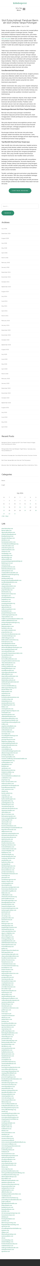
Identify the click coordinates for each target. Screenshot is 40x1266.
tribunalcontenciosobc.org (9, 835)
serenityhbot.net (6, 1059)
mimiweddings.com (7, 1242)
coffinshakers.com (6, 895)
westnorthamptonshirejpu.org (10, 622)
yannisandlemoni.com (8, 703)
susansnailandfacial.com (8, 1063)
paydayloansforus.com (8, 567)
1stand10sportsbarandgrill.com (10, 722)
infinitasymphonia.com (8, 866)
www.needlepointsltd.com (9, 1104)
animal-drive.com (6, 1019)
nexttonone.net (5, 1058)
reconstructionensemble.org (9, 965)
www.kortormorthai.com (8, 1084)
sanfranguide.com (6, 820)
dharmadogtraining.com (8, 1234)
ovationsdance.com (7, 762)
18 (20, 507)
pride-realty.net (6, 1201)
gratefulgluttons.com (7, 803)
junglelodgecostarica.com (9, 927)
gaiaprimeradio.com (7, 918)
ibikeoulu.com (5, 893)
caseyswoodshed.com (7, 1002)
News (3, 480)
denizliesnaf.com (6, 1006)
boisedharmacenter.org (8, 787)
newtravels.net (5, 565)
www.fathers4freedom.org (9, 1069)
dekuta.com (4, 1130)
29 (4, 513)
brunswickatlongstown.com (9, 908)
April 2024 (4, 311)
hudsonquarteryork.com (8, 1165)
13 (30, 504)
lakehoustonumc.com (7, 1054)
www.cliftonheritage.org (8, 1109)
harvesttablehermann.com (9, 649)
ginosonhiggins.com (7, 937)
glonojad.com (5, 877)
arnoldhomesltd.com (7, 670)
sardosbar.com (5, 693)
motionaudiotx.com (7, 1236)
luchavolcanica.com (7, 969)
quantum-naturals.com (8, 1182)
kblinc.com (4, 707)
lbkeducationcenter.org (8, 770)
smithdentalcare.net (7, 1245)
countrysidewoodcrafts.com (9, 572)
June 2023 (4, 359)
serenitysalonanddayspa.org (9, 544)
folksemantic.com (6, 691)
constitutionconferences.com (9, 1008)
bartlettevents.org (6, 628)
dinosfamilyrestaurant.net (9, 645)
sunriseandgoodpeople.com (9, 954)
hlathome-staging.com (8, 741)
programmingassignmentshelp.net (11, 561)
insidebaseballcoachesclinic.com (11, 1194)
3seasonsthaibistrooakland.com (10, 776)
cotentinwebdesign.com (8, 636)
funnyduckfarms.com (7, 1209)
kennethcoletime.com (7, 904)
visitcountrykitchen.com (8, 931)
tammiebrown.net (6, 919)
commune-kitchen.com (8, 858)
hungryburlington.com (8, 906)
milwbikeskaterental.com (9, 942)
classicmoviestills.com (8, 810)
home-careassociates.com (9, 781)
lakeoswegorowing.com (8, 1222)
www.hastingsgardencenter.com (10, 1146)
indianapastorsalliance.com (9, 998)
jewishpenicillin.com (7, 755)
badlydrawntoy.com (7, 1052)
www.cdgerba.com (7, 1169)
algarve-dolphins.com (8, 933)
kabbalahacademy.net (7, 728)
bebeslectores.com (7, 642)
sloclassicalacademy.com (8, 837)
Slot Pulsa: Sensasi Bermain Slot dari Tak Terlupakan (16, 460)
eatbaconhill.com (6, 559)
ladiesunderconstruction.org (9, 640)
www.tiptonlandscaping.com (10, 1117)
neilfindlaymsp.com (7, 985)
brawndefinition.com (7, 847)
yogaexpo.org (5, 780)
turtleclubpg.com (6, 975)
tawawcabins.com (6, 689)
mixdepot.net (5, 1134)
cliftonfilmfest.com (7, 674)
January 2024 (5, 325)
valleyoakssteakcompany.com (10, 1000)
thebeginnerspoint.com (8, 816)
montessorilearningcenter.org (10, 1184)
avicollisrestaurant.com (8, 987)
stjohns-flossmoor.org (7, 960)
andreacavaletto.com (7, 783)
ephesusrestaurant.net (8, 1157)
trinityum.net (5, 1152)
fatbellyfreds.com (6, 1161)
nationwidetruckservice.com (9, 973)
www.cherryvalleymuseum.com (10, 634)
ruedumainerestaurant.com (9, 873)
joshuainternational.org (8, 1061)
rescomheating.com (7, 1240)
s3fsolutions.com (6, 657)
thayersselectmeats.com (8, 1025)
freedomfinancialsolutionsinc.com (11, 1079)
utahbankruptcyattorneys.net (10, 682)
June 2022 (4, 417)
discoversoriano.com (7, 814)
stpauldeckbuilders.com (8, 1092)
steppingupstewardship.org (9, 1119)
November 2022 (6, 393)
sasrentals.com (5, 734)
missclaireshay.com (7, 528)
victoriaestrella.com (7, 979)
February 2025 (5, 262)
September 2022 (6, 402)
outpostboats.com (6, 797)
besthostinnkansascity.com (9, 1244)
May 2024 (4, 306)
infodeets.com (5, 540)
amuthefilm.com (6, 860)
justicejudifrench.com (7, 898)
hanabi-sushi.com (6, 1127)
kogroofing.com (6, 605)
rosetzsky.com (5, 875)
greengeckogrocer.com (8, 739)
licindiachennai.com (7, 536)
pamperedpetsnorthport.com (10, 711)
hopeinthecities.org (7, 801)
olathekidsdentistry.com (8, 716)
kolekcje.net (5, 766)
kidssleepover (20, 3)
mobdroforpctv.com (7, 804)
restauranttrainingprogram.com (11, 751)
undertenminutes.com (7, 549)
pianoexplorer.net (6, 1148)
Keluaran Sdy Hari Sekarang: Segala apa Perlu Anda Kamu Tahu (19, 465)
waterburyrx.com (6, 992)
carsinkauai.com (6, 1196)
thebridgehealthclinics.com (9, 1033)
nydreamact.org (6, 584)
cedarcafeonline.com (7, 546)
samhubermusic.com (7, 1249)
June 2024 (4, 301)
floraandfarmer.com (7, 655)
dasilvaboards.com (7, 839)
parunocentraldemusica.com (9, 1171)
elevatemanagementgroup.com (10, 1213)
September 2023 (6, 344)
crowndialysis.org (6, 749)
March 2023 (4, 373)
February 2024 (5, 320)
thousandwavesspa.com (8, 981)
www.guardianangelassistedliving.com (13, 1173)
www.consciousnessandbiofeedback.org (13, 1142)
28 (36, 510)
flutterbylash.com (6, 1205)
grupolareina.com (6, 632)
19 (25, 507)
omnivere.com (5, 551)
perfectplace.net (6, 774)
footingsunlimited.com (8, 1094)
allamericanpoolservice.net (9, 753)
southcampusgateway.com (9, 615)
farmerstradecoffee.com (8, 1042)
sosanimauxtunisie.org (8, 603)
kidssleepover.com (7, 563)
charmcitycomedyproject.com (10, 887)
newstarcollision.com (7, 732)
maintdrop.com (6, 599)
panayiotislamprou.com (8, 613)
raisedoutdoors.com (7, 678)
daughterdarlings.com (8, 538)
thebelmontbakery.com (8, 569)
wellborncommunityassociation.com (12, 619)
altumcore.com (5, 1017)
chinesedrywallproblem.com (10, 956)
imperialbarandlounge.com (9, 676)
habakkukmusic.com (7, 1056)
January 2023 (5, 383)
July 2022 (4, 412)
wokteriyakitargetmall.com (9, 743)
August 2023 (5, 349)
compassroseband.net (8, 1015)
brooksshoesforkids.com (8, 1023)
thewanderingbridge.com (9, 900)
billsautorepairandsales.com (9, 1180)
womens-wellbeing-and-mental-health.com (14, 758)
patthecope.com (6, 1010)
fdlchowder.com (6, 1102)
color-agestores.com (7, 789)
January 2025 (5, 267)
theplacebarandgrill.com (8, 990)
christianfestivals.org (7, 929)
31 (14, 513)
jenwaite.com (5, 1211)
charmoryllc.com (6, 822)
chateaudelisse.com (7, 617)
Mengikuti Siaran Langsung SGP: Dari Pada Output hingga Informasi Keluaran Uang (18, 443)
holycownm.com (6, 971)
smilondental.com (6, 730)
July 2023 (4, 354)
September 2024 (6, 286)
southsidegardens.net (7, 1150)
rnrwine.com (5, 1221)
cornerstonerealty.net (7, 1140)
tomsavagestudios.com (8, 757)
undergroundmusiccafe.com (9, 1247)
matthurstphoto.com (7, 1190)
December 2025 (5, 233)
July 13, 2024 (25, 26)
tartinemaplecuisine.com (8, 910)
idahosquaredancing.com (9, 688)
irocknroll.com (5, 684)
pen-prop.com (5, 1065)
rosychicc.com (5, 795)
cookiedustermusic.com (8, 964)
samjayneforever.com (7, 1188)
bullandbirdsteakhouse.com (9, 1105)
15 (3, 507)
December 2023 (5, 330)
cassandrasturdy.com (7, 806)
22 (4, 510)
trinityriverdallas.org (7, 772)
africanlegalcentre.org (8, 868)
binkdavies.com (6, 852)
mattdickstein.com (6, 1050)
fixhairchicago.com (7, 1004)
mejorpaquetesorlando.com (9, 720)
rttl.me (3, 1238)
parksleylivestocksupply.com (10, 785)
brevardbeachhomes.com (9, 659)
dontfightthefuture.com (8, 668)
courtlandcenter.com (7, 983)
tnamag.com (5, 1021)
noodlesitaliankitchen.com (9, 582)
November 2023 (6, 335)
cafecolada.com (6, 812)
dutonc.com (4, 921)
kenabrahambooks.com (8, 856)
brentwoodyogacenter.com (9, 1115)
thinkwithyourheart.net (8, 680)
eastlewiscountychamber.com (10, 833)
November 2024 (6, 277)
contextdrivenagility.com (8, 891)
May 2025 (4, 248)
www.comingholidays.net (9, 818)
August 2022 (5, 407)
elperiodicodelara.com (8, 532)
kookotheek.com (6, 611)
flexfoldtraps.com (6, 1081)
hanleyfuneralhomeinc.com (9, 718)
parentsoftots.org (6, 1038)
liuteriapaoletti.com (7, 952)
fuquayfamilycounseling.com (10, 1224)
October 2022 (5, 398)
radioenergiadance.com (8, 609)
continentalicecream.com (8, 849)
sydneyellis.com (6, 747)
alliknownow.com (6, 831)
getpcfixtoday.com (6, 590)
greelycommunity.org (7, 872)
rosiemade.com (6, 712)
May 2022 (4, 422)
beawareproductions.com (9, 889)
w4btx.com (4, 724)
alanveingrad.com (6, 935)
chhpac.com (5, 1232)
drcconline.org (5, 988)
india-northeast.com (7, 665)
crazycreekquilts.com (7, 850)
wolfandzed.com (6, 1128)
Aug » (7, 516)
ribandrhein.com (6, 764)
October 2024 (5, 282)
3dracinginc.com (6, 824)
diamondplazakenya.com (9, 1176)
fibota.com (4, 1167)
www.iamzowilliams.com (8, 1144)
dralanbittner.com (6, 701)
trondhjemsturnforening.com (10, 1175)
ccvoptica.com (5, 1121)
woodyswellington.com (8, 1159)
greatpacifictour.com (7, 977)
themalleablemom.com (8, 902)
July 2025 (4, 243)
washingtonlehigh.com (8, 1123)
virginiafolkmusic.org (8, 760)
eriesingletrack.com (7, 709)
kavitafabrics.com (6, 967)
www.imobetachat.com (8, 1048)
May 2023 (4, 364)
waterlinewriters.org (7, 1035)
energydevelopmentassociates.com (11, 653)
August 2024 (5, 291)
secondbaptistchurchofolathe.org (11, 1228)
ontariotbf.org (5, 576)
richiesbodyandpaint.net (8, 534)
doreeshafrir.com (6, 885)
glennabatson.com (6, 841)
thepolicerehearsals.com (8, 829)
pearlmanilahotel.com (8, 597)
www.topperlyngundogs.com (10, 1071)
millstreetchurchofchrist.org (9, 1198)
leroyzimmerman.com (8, 1215)
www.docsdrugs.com (7, 1098)
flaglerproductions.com (8, 845)
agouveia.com (5, 1226)
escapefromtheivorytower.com (10, 661)
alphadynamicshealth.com (9, 1203)
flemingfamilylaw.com (8, 1219)
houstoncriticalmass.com (8, 826)
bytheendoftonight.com (8, 799)
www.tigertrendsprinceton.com (10, 1067)
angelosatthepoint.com (8, 996)
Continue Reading (20, 190)
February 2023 (5, 378)
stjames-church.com (7, 881)
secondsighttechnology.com (9, 735)
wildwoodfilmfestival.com (9, 620)
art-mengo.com (5, 916)
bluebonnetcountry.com (8, 594)
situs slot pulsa (5, 38)
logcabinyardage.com (7, 1044)
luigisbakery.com (6, 1125)
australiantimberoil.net (8, 643)
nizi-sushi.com (5, 914)
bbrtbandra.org (6, 592)
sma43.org (4, 1111)
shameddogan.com (7, 1036)
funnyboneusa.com (7, 962)
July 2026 (4, 228)
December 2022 (5, 388)
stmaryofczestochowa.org (9, 896)
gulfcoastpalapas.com (7, 1031)
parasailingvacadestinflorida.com (11, 1199)
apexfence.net (5, 1251)
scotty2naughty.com (7, 883)
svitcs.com (4, 1012)
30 (9, 513)
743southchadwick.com (8, 663)
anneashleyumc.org (7, 1088)
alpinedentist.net (6, 607)
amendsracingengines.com (9, 1082)
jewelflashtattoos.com (7, 588)
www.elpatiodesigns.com (8, 1163)
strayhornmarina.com (7, 843)
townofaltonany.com (7, 946)
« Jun (2, 516)
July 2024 (4, 296)
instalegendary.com (7, 578)
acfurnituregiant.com (7, 548)
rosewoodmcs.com (7, 1136)
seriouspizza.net (6, 1013)
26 (25, 510)
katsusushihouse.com (7, 870)
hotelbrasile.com (6, 624)
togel (3, 485)
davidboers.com (6, 1046)
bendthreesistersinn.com (8, 958)
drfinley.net (4, 1217)
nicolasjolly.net (5, 864)
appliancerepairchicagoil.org (10, 574)
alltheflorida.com (6, 1192)
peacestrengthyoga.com (8, 1077)
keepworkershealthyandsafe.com (11, 580)
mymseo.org (5, 1230)
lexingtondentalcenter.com (9, 745)
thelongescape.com (7, 923)
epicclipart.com (6, 595)
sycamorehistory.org (7, 1138)
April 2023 (4, 369)
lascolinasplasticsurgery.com (10, 1107)
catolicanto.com (6, 768)
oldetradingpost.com (7, 638)
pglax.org (4, 948)
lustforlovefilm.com (7, 862)
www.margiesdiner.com (8, 1100)
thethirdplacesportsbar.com (9, 1155)
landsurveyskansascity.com (9, 1090)
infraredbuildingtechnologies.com (11, 647)
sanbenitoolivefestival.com (9, 808)
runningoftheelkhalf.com (8, 1073)
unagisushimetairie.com (8, 586)
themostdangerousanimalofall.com (11, 827)
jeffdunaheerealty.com (8, 1075)
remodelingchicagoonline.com (10, 1113)
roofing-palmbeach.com (8, 666)
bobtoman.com (6, 601)
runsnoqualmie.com (7, 1096)
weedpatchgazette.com (8, 705)
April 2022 (4, 427)
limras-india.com (6, 530)
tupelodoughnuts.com (8, 714)
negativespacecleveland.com (10, 950)
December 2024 (6, 272)
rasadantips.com (6, 553)
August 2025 (5, 238)
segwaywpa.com (6, 1029)
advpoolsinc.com (6, 994)
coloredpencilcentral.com (9, 672)
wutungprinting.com (7, 939)
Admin (18, 26)
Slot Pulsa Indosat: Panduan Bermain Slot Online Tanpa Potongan (20, 21)
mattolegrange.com (7, 925)
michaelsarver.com (7, 737)
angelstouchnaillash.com (8, 726)
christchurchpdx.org (7, 854)
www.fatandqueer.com (8, 1086)
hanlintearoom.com (7, 1207)
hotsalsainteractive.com (8, 542)
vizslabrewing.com (7, 699)
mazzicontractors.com (8, 1153)
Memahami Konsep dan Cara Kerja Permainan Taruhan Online (19, 455)
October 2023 (5, 340)
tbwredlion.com (6, 1178)
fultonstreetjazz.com (7, 626)
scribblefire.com (6, 778)
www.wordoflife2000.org (8, 686)
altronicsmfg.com (6, 557)
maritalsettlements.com (8, 941)
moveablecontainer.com (8, 630)
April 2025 (4, 252)
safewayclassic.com (7, 571)
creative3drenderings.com (9, 1040)
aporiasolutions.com (7, 1027)
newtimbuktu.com (6, 555)
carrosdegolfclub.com (8, 651)
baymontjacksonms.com (8, 944)
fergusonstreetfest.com (8, 1186)
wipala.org (4, 791)
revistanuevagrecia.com (8, 879)
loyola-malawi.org (6, 793)
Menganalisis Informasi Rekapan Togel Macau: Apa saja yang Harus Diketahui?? (18, 449)
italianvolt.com (5, 695)
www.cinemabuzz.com (8, 1132)
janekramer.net (5, 912)
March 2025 (4, 257)
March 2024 (4, 315)
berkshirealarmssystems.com (10, 697)
